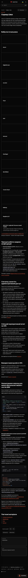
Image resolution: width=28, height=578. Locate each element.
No (13, 528)
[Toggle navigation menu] (2, 2)
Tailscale (9, 317)
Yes (10, 528)
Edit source (5, 532)
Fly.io (4, 521)
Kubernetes (4, 539)
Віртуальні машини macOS (8, 549)
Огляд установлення (7, 517)
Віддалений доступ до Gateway (17, 273)
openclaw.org (10, 569)
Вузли (9, 376)
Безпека (19, 356)
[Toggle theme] (25, 2)
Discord (4, 571)
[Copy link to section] (19, 32)
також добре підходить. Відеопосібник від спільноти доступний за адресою (13, 228)
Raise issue (12, 532)
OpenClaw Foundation (15, 567)
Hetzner (4, 523)
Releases (17, 569)
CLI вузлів (14, 376)
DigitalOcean (5, 519)
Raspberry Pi (5, 430)
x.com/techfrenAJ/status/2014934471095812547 (12, 233)
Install (2, 10)
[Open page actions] (25, 10)
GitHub (23, 569)
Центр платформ (5, 275)
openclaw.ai (3, 569)
